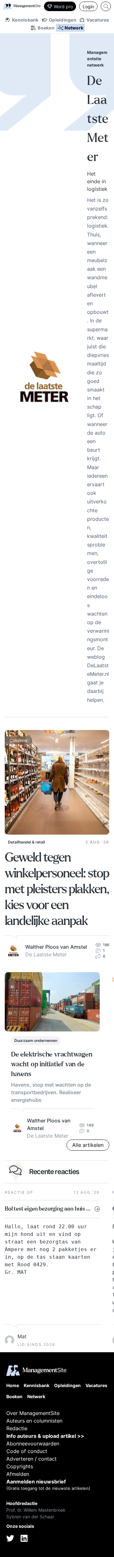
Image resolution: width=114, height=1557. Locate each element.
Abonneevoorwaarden (32, 1443)
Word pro (63, 6)
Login (88, 6)
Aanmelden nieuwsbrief (36, 1481)
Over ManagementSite (33, 1413)
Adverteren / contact (31, 1459)
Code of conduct (26, 1451)
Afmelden (17, 1474)
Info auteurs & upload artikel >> (45, 1436)
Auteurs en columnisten (34, 1421)
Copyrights (19, 1466)
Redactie (16, 1428)
